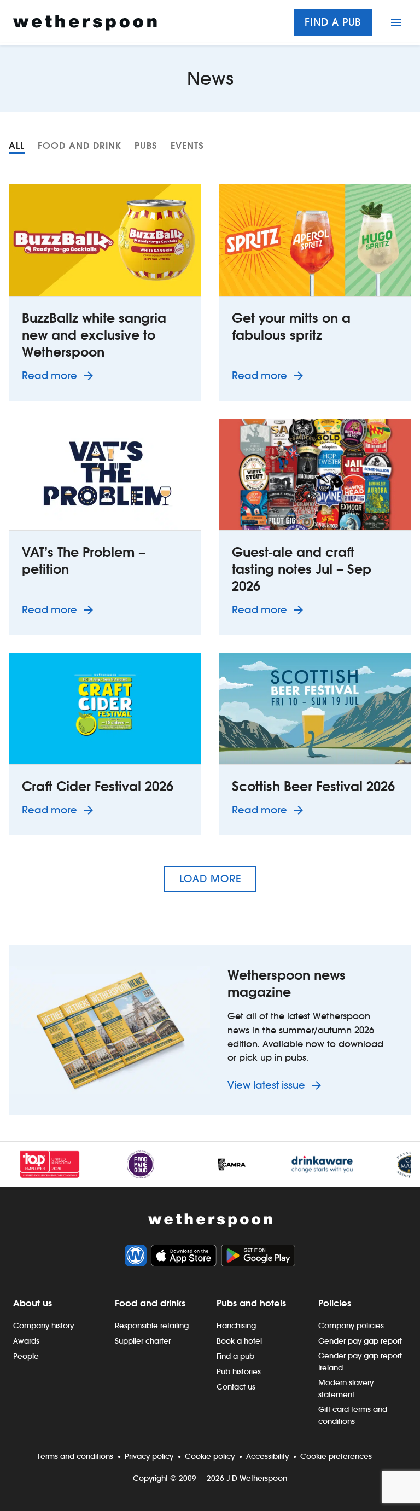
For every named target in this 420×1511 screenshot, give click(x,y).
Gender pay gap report (360, 1341)
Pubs (146, 146)
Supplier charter (143, 1341)
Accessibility (267, 1456)
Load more (210, 879)
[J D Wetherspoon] (85, 23)
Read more (59, 375)
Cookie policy (210, 1456)
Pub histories (239, 1371)
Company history (43, 1325)
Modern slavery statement (346, 1388)
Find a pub (333, 22)
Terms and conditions (75, 1456)
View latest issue (268, 1085)
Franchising (236, 1325)
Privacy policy (149, 1456)
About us (32, 1303)
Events (187, 146)
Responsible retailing (152, 1325)
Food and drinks (150, 1303)
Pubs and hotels (251, 1303)
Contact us (236, 1387)
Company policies (351, 1325)
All (17, 146)
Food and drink (79, 146)
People (26, 1356)
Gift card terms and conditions (352, 1415)
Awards (26, 1341)
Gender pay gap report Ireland (360, 1362)
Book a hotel (239, 1341)
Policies (334, 1303)
